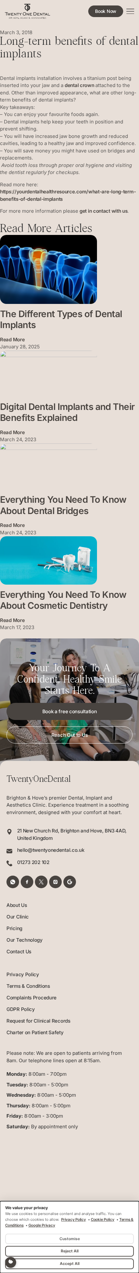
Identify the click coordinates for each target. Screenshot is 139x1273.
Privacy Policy (22, 974)
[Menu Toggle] (130, 11)
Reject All (70, 1251)
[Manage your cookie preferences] (10, 1262)
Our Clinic (17, 917)
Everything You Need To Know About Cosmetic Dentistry (63, 600)
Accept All (70, 1263)
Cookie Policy (102, 1219)
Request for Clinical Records (38, 1021)
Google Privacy (41, 1225)
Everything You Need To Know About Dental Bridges (63, 505)
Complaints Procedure (31, 998)
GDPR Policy (20, 1009)
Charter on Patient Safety (35, 1032)
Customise (69, 1238)
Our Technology (24, 940)
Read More (12, 339)
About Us (16, 905)
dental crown (79, 85)
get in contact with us (103, 211)
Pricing (14, 928)
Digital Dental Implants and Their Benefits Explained (67, 412)
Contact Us (18, 951)
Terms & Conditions (28, 986)
